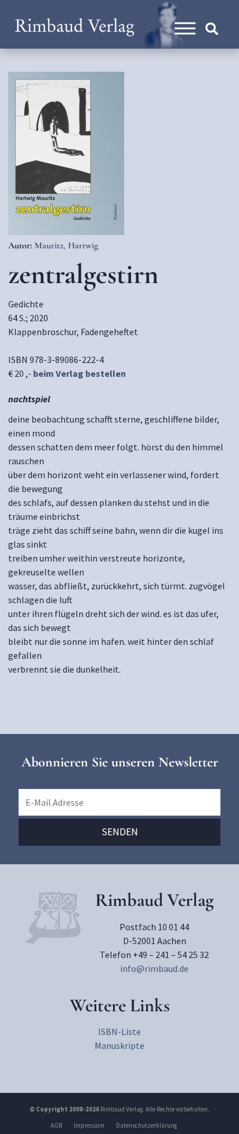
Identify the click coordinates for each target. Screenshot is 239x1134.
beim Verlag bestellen (79, 373)
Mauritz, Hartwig (66, 245)
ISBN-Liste (119, 1031)
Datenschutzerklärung (146, 1125)
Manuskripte (119, 1045)
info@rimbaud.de (154, 968)
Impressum (89, 1125)
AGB (56, 1125)
